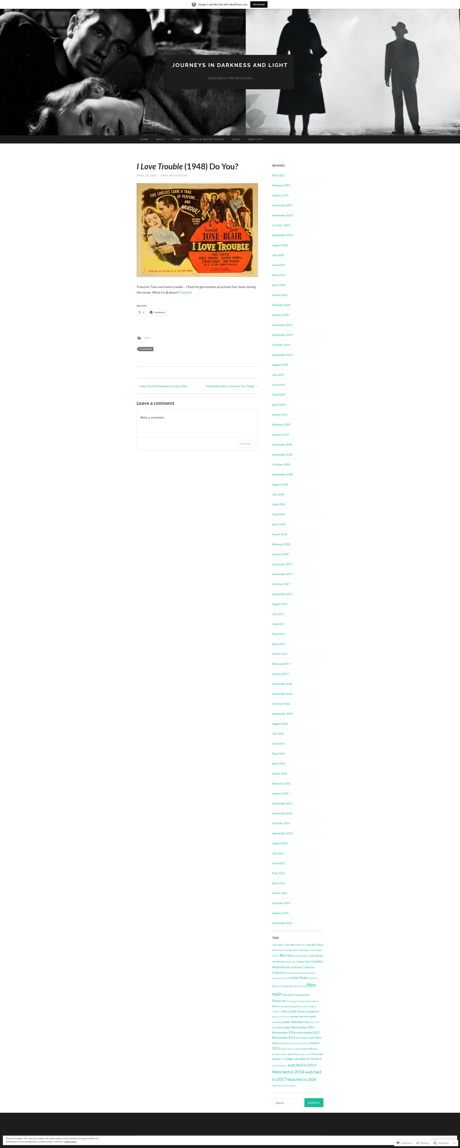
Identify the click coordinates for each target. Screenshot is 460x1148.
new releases (293, 1022)
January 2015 (280, 913)
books (295, 955)
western (292, 1085)
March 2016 (279, 773)
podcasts (283, 1043)
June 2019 (278, 384)
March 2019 (279, 414)
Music (236, 139)
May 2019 (278, 394)
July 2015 (278, 853)
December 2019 (282, 325)
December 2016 (282, 683)
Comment (245, 443)
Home (144, 139)
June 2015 (278, 863)
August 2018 (280, 484)
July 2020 (278, 255)
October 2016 (281, 703)
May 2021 (278, 175)
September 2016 (282, 713)
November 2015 (282, 813)
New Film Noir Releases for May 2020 (162, 386)
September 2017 (282, 594)
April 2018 (278, 524)
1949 (292, 944)
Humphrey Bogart (289, 1006)
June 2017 (278, 624)
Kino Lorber (289, 1011)
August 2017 (280, 604)
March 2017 (279, 653)
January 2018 (280, 554)
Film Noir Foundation (296, 994)
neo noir (304, 1016)
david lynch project (307, 973)
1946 (274, 945)
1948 (286, 945)
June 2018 (278, 504)
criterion (296, 967)
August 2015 (280, 843)
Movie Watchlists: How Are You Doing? (232, 386)
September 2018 (282, 474)
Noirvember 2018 (283, 1037)
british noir (290, 961)
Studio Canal (304, 1054)
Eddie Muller (300, 978)
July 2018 (278, 494)
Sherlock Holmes (279, 1054)
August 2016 (280, 723)
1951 (303, 945)
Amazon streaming (298, 950)
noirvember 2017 (308, 1032)
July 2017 (278, 614)
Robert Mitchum (310, 1048)
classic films (303, 961)
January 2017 (280, 673)
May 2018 (278, 514)
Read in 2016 (286, 1049)
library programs (308, 1011)
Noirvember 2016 (284, 1032)
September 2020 (282, 235)
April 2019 (278, 404)
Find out (185, 292)
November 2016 (282, 693)
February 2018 (281, 544)
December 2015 (282, 803)
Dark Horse (291, 973)
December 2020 (282, 205)
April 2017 (278, 644)
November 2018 (282, 454)
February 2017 (281, 663)
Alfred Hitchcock (280, 950)
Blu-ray (286, 955)
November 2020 (282, 215)
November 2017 (282, 574)
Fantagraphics (287, 986)
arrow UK (313, 950)
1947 (280, 944)
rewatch (297, 1049)
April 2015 (278, 883)
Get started (259, 4)
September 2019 (282, 354)
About (160, 139)
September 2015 (282, 833)
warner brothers (279, 1065)
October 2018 (281, 464)
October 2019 (281, 344)
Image (311, 1006)
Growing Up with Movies (307, 1001)
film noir (146, 349)
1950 (298, 944)
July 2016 (278, 733)
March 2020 (279, 295)
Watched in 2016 (288, 1071)
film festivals (300, 986)
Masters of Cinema (280, 1017)
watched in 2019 (280, 1085)
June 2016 (278, 743)
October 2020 (281, 225)
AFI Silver (317, 944)
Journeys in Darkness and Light (230, 65)
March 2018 (279, 534)
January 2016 (280, 793)
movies (293, 1016)
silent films (293, 1054)
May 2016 (278, 753)
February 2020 (281, 305)
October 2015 (281, 823)
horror (276, 1006)
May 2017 (278, 633)
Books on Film (307, 955)
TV (283, 1059)
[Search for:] (297, 1102)
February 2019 (281, 424)
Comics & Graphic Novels (206, 139)
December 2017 (282, 564)
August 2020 (280, 245)
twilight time (292, 1059)
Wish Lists (256, 139)
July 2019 (278, 374)
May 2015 (278, 873)
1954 (308, 945)
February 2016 (281, 783)
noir (306, 1022)
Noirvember (284, 1027)
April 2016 (278, 763)
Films (177, 139)
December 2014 (282, 923)
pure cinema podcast (299, 1043)
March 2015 (279, 893)
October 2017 (281, 584)
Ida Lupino (303, 1006)
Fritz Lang (291, 1001)
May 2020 (278, 275)
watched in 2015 (302, 1064)
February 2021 (281, 185)
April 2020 (278, 285)
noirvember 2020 (305, 1037)
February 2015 (281, 903)
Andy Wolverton (174, 175)
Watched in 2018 (301, 1079)
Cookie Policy (70, 1141)
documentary (278, 978)
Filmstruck (279, 1001)
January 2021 (280, 195)
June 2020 (278, 265)
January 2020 (280, 314)
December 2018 (282, 444)
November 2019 (282, 334)
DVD (288, 978)
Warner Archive (310, 1059)
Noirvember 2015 (303, 1027)
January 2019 (280, 434)
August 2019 (280, 364)
